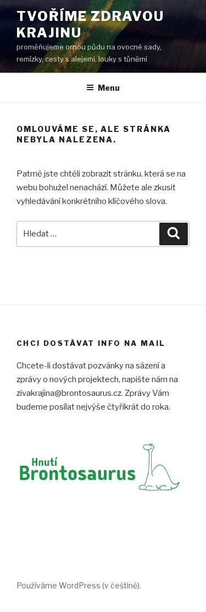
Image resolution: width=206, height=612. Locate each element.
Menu (109, 87)
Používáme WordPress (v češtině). (78, 585)
